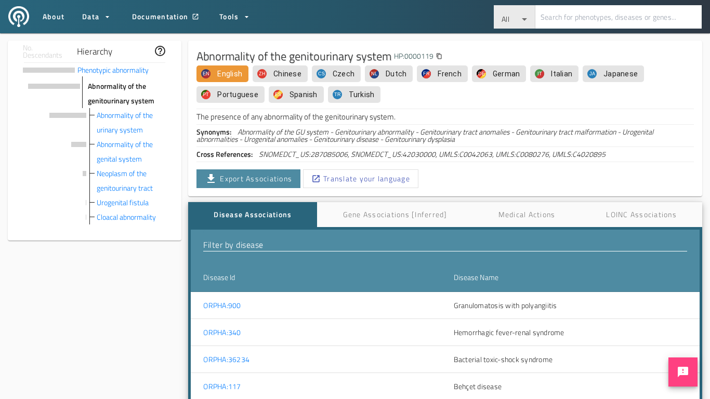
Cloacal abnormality (126, 216)
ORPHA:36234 (226, 359)
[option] (222, 73)
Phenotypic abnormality (113, 69)
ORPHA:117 (222, 386)
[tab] (252, 214)
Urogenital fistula (123, 202)
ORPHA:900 (222, 305)
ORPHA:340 (222, 332)
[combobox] (514, 17)
